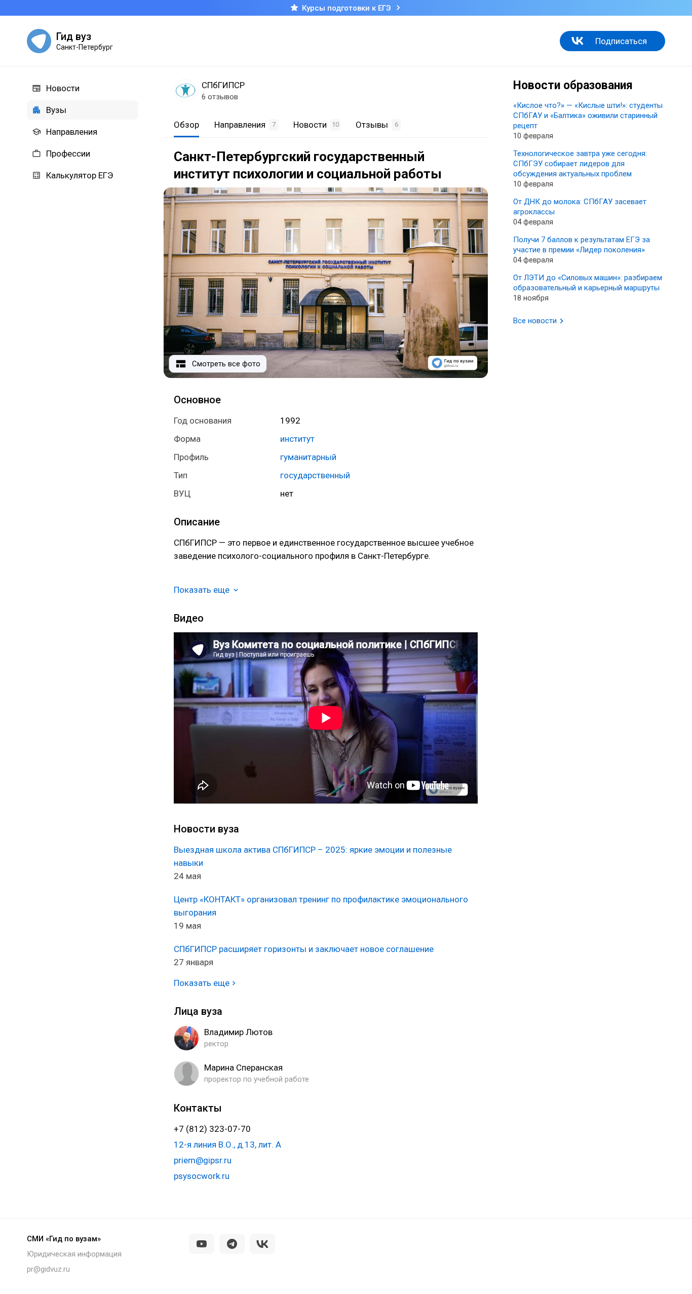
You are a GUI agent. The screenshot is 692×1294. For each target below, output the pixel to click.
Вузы (56, 110)
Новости (63, 88)
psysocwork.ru (201, 1176)
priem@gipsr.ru (203, 1160)
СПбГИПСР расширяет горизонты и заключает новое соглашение (304, 949)
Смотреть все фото (226, 363)
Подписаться (621, 41)
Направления (71, 132)
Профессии (68, 153)
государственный (315, 475)
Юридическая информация (74, 1254)
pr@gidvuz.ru (48, 1269)
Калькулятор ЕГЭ (79, 175)
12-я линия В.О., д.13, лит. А (227, 1144)
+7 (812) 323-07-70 (212, 1129)
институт (297, 439)
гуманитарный (308, 457)
